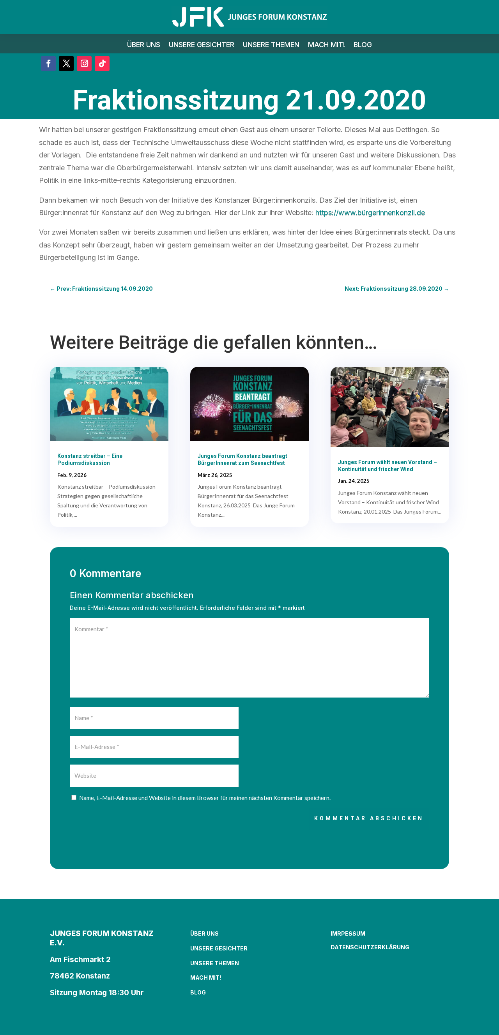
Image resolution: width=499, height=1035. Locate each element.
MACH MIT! (326, 45)
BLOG (363, 45)
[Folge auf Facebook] (48, 63)
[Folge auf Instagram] (84, 63)
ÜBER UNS (143, 45)
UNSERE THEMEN (271, 45)
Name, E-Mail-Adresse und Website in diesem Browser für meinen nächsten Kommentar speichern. (205, 797)
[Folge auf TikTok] (102, 63)
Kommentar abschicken (369, 818)
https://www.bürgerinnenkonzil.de (370, 212)
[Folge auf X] (66, 63)
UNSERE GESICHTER (201, 45)
